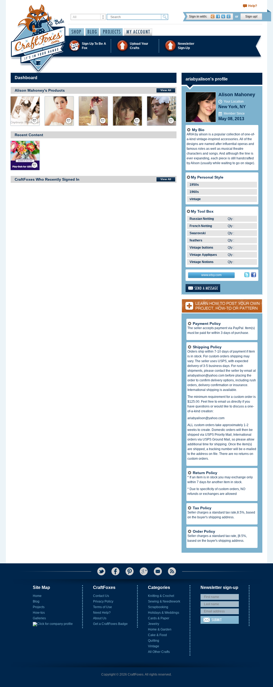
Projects (39, 607)
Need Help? (102, 613)
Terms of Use (102, 607)
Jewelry (153, 624)
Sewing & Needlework (164, 601)
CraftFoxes (213, 16)
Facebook (218, 16)
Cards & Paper (158, 618)
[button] (136, 45)
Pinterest (130, 571)
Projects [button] (111, 32)
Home (37, 596)
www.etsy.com (211, 275)
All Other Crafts (159, 652)
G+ (144, 571)
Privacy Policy (103, 601)
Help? (252, 6)
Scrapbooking (158, 607)
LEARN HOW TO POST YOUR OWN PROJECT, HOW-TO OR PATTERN (222, 303)
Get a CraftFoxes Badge (110, 624)
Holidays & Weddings (163, 613)
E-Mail (158, 571)
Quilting (153, 640)
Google (229, 16)
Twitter (223, 16)
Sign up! (251, 16)
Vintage (153, 646)
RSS (172, 571)
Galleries (39, 618)
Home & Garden (159, 629)
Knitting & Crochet (161, 596)
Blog (36, 601)
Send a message (211, 288)
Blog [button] (92, 32)
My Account (138, 32)
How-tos (39, 613)
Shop (76, 32)
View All (165, 90)
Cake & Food (157, 635)
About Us (99, 618)
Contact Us (101, 596)
